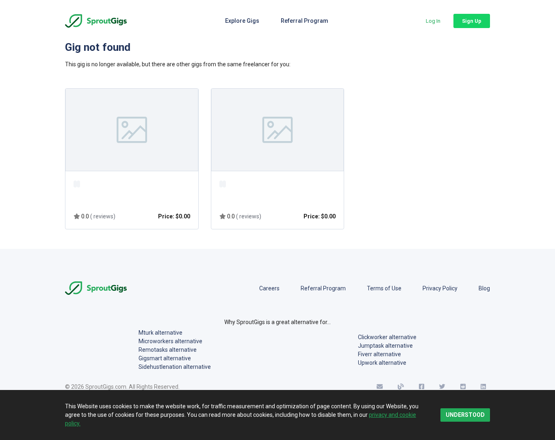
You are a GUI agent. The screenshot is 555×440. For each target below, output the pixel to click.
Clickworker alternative (387, 337)
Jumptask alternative (385, 345)
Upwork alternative (382, 362)
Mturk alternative (160, 332)
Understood (465, 415)
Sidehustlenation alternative (175, 367)
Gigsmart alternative (165, 358)
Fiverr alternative (379, 354)
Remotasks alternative (168, 349)
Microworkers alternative (170, 341)
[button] (433, 21)
